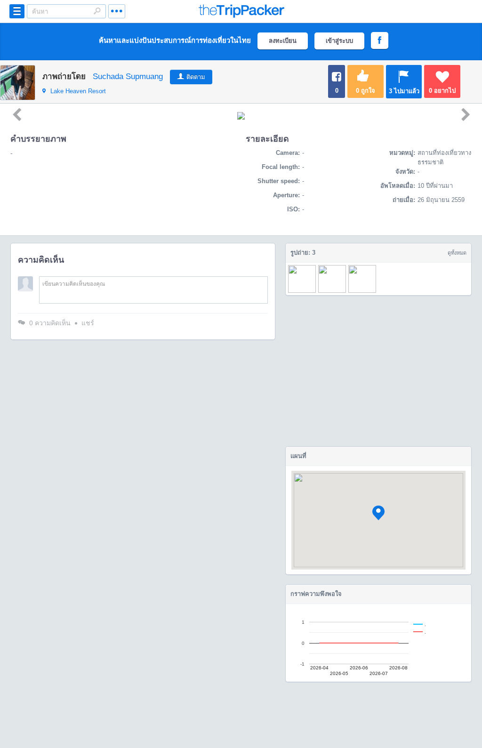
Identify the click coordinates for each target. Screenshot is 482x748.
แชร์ (87, 323)
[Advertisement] (378, 371)
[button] (378, 513)
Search (97, 11)
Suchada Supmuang (128, 76)
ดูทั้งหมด (457, 253)
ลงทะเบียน (283, 40)
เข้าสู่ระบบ (339, 40)
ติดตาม (195, 76)
